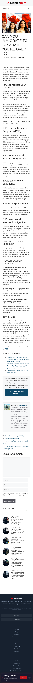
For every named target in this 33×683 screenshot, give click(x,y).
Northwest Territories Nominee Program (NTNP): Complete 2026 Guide (17, 564)
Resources (16, 634)
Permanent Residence (12, 438)
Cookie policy (16, 666)
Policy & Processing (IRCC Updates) (13, 60)
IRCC (6, 349)
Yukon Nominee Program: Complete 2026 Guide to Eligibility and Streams (18, 552)
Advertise (16, 651)
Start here (16, 615)
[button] (29, 8)
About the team (16, 646)
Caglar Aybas (5, 57)
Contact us (16, 649)
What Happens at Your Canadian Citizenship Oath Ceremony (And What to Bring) (17, 521)
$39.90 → (23, 677)
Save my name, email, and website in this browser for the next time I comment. (17, 495)
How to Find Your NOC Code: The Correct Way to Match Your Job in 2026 (17, 531)
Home (16, 627)
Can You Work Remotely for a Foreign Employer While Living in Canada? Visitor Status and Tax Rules (18, 575)
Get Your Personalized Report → (16, 393)
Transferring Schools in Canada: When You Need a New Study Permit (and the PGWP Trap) (18, 359)
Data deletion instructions (16, 671)
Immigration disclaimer (16, 661)
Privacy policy (16, 663)
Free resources (16, 619)
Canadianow (18, 598)
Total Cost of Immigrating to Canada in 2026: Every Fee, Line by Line (17, 541)
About (16, 644)
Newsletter (16, 654)
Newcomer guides (16, 637)
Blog (16, 632)
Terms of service (16, 668)
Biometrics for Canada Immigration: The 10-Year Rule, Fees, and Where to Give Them (18, 366)
